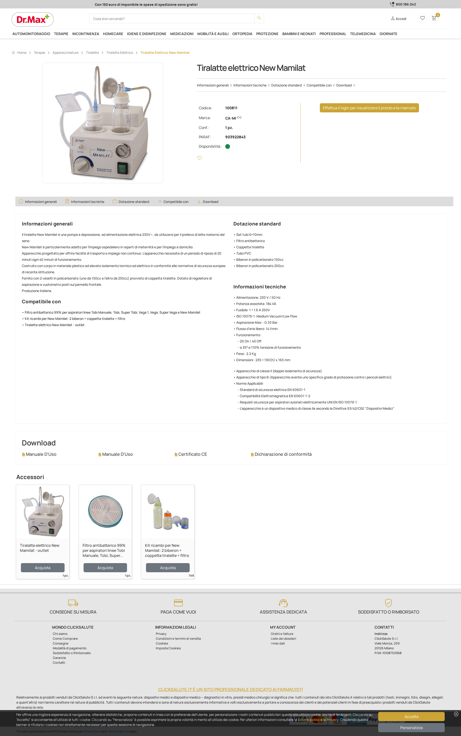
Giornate (388, 33)
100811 (231, 107)
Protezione (267, 33)
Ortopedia (242, 33)
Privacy (333, 719)
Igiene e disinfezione (146, 33)
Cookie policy (309, 719)
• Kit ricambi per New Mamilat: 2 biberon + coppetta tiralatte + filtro (73, 318)
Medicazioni (182, 33)
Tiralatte (92, 52)
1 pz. (229, 127)
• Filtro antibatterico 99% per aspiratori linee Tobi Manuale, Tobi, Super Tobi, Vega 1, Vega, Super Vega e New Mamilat (111, 312)
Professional (333, 33)
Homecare (113, 33)
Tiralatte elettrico (119, 52)
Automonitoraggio (31, 33)
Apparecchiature (66, 52)
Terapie (61, 33)
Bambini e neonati (299, 33)
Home (19, 52)
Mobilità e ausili (213, 33)
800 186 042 (406, 4)
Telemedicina (363, 33)
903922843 (235, 137)
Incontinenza (85, 33)
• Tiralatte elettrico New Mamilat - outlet (53, 324)
